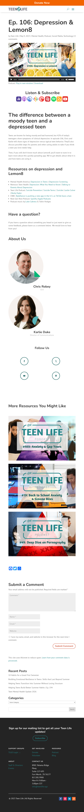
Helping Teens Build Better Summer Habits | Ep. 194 (30, 687)
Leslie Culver (70, 190)
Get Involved (38, 749)
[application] (42, 79)
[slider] (71, 79)
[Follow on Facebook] (60, 798)
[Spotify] (53, 100)
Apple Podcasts (44, 198)
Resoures (56, 749)
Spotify (34, 198)
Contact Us (37, 761)
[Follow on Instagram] (65, 798)
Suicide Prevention (34, 190)
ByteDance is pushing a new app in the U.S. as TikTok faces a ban (43, 196)
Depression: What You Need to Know (45, 184)
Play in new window (24, 83)
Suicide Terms (49, 190)
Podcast (47, 36)
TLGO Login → (14, 752)
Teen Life (14, 36)
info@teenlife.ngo (40, 786)
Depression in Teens (39, 181)
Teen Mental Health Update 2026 (22, 691)
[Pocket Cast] (41, 100)
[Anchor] (18, 100)
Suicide (60, 190)
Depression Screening (58, 181)
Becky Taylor (16, 193)
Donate (35, 752)
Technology (68, 36)
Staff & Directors (15, 765)
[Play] (11, 79)
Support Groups (16, 749)
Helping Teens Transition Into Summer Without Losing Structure (35, 683)
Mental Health (38, 36)
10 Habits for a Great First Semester (23, 675)
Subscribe (40, 738)
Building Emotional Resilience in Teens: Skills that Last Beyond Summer (39, 679)
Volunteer (36, 755)
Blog (54, 755)
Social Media (57, 36)
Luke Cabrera (31, 201)
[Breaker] (29, 100)
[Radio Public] (47, 100)
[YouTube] (65, 100)
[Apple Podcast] (24, 100)
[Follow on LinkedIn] (69, 798)
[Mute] (67, 79)
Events (11, 768)
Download (38, 83)
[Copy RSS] (59, 100)
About (11, 761)
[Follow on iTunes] (74, 798)
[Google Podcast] (35, 100)
